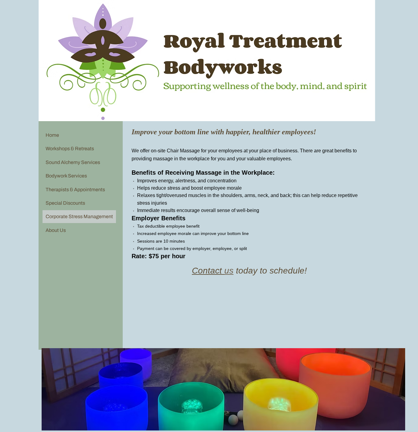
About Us (56, 230)
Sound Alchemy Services (73, 162)
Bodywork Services (66, 175)
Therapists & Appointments (75, 189)
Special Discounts (65, 203)
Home (52, 135)
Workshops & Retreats (70, 148)
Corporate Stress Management (79, 216)
